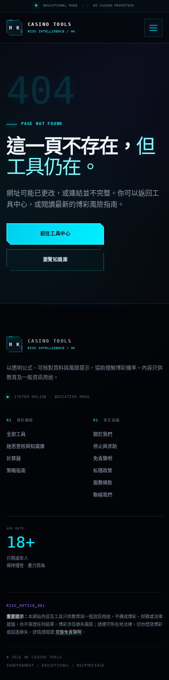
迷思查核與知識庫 (25, 446)
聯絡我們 (102, 495)
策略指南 (16, 471)
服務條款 (102, 483)
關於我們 (102, 434)
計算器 (13, 458)
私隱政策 (102, 471)
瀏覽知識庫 (55, 260)
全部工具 (16, 434)
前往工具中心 (55, 234)
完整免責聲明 (68, 632)
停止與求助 (105, 446)
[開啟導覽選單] (153, 28)
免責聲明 (102, 458)
